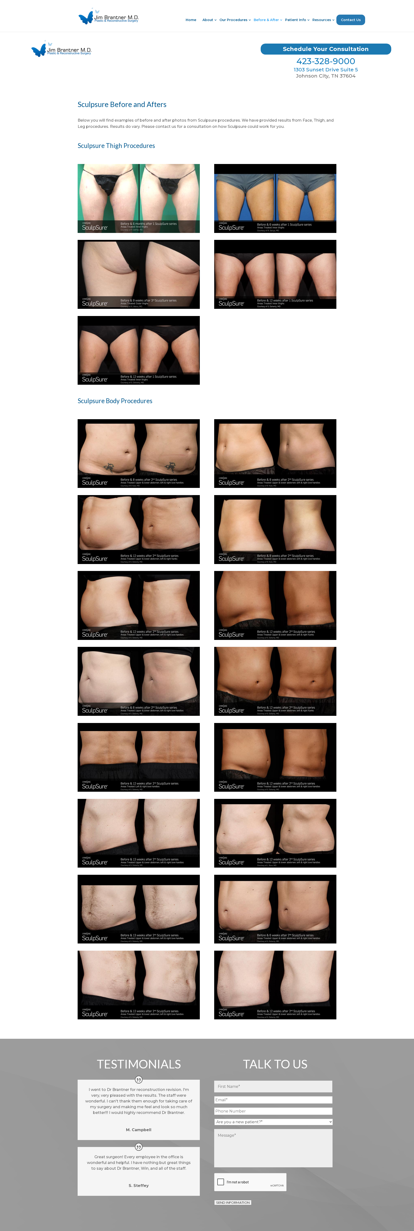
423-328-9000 (325, 61)
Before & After (266, 20)
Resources (321, 20)
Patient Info (295, 20)
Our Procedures (233, 20)
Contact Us (351, 20)
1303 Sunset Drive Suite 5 (326, 70)
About (207, 20)
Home (191, 20)
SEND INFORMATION (233, 1202)
